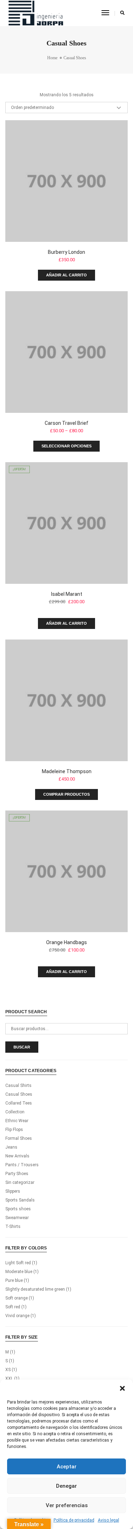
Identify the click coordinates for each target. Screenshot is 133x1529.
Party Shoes (16, 1173)
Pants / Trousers (22, 1164)
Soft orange (16, 1298)
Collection (14, 1111)
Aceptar (67, 1466)
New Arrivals (17, 1156)
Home (52, 57)
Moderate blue (18, 1271)
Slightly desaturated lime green (35, 1289)
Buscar (21, 1047)
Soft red (12, 1306)
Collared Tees (18, 1103)
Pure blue (14, 1280)
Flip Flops (14, 1129)
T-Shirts (13, 1226)
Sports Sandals (20, 1200)
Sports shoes (18, 1208)
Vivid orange (17, 1315)
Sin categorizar (19, 1182)
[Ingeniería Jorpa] (36, 12)
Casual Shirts (18, 1085)
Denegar (66, 1486)
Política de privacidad (74, 1520)
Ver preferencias (67, 1505)
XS (8, 1369)
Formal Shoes (18, 1138)
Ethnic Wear (16, 1120)
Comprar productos (66, 794)
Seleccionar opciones (66, 446)
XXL (9, 1378)
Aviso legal (108, 1520)
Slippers (12, 1191)
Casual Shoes (18, 1094)
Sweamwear (17, 1217)
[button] (122, 1388)
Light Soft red (18, 1262)
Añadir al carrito (66, 275)
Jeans (11, 1147)
